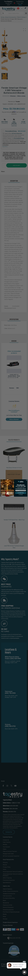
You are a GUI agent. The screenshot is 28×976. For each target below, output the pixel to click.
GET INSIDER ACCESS (21, 492)
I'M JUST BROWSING (21, 494)
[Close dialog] (26, 480)
